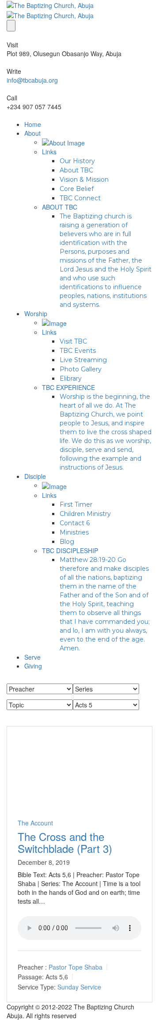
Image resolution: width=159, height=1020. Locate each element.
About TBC (76, 170)
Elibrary (71, 378)
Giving (33, 665)
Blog (67, 542)
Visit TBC (73, 341)
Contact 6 (75, 523)
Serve (32, 657)
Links (49, 151)
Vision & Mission (84, 179)
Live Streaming (83, 360)
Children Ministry (85, 514)
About (32, 133)
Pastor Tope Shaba (75, 967)
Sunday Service (79, 986)
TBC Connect (80, 198)
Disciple (35, 476)
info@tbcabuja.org (32, 80)
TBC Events (78, 351)
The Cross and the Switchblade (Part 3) (65, 842)
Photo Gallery (81, 369)
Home (32, 124)
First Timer (76, 504)
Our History (77, 161)
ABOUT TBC (59, 206)
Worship (35, 313)
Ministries (74, 532)
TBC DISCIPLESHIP (70, 550)
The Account (35, 822)
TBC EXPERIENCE (68, 387)
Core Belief (77, 189)
